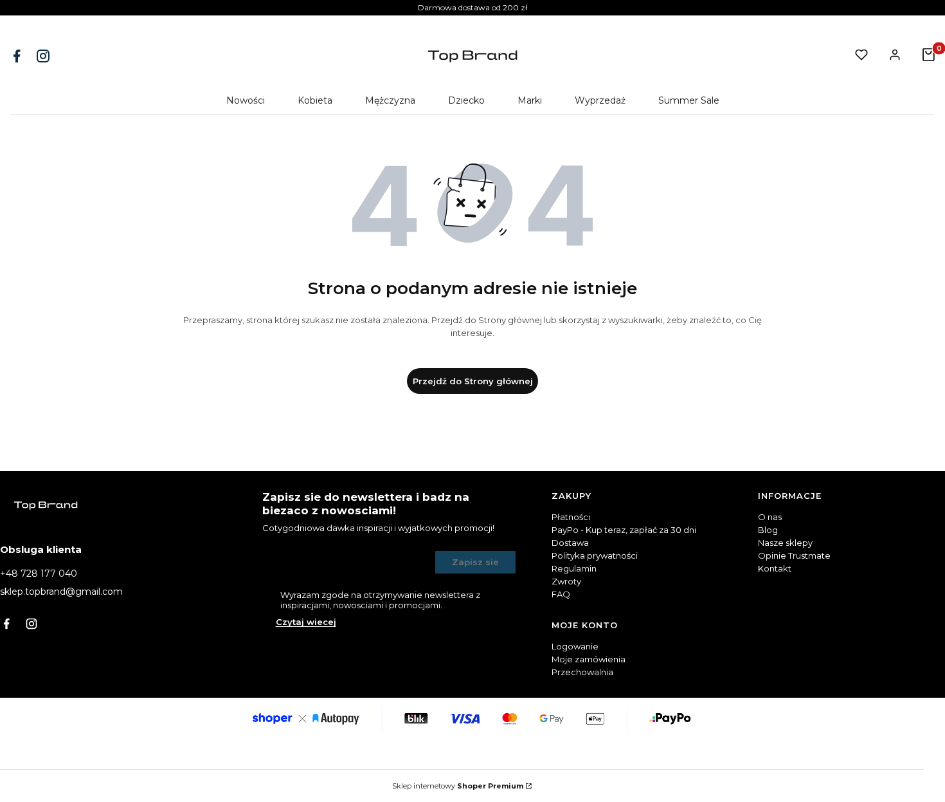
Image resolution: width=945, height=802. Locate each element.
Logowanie (575, 646)
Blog (768, 530)
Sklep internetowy (457, 785)
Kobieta (315, 100)
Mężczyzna (390, 100)
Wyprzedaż (600, 100)
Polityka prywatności (595, 555)
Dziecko (466, 100)
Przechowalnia (582, 672)
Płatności (571, 517)
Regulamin (574, 568)
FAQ (561, 594)
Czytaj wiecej (306, 622)
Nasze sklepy (785, 542)
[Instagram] (44, 56)
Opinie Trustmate (794, 555)
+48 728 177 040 (38, 573)
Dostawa (570, 542)
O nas (770, 517)
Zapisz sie (475, 562)
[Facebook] (18, 56)
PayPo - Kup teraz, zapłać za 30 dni (624, 530)
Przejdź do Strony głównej (473, 381)
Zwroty (566, 581)
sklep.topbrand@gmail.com (61, 591)
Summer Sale (688, 100)
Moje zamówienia (589, 659)
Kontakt (774, 568)
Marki (530, 100)
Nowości (245, 100)
